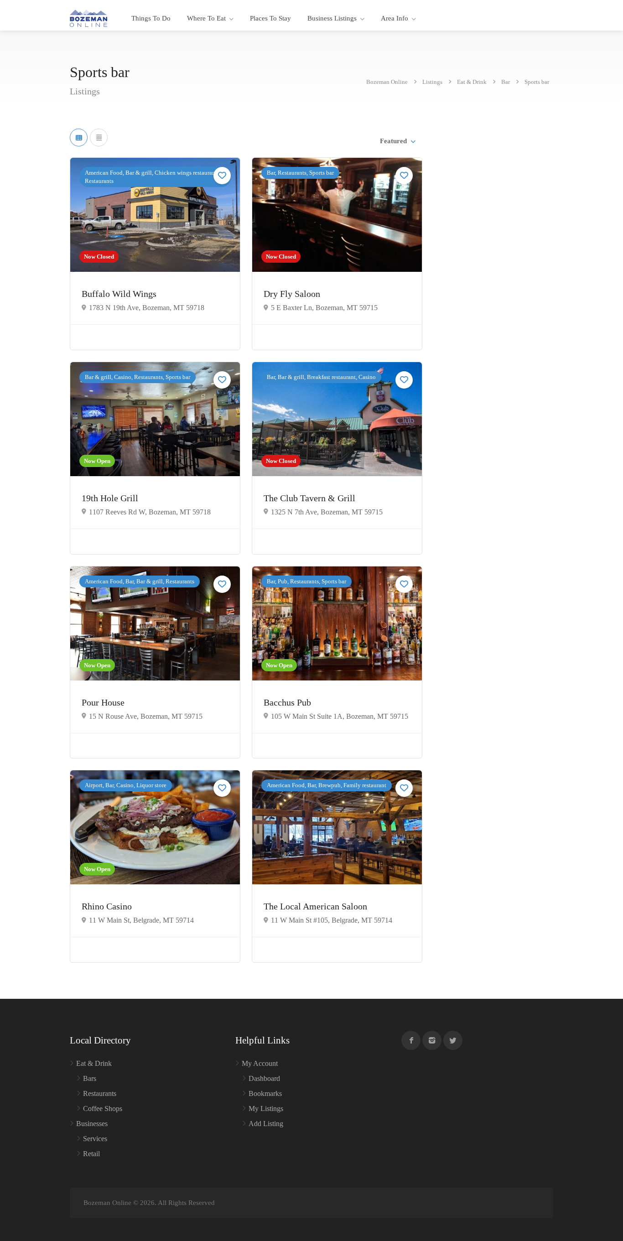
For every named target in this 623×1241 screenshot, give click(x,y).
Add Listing (266, 1123)
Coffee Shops (102, 1108)
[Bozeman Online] (88, 17)
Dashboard (264, 1078)
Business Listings (332, 18)
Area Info (394, 18)
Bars (89, 1078)
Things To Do (151, 18)
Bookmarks (265, 1093)
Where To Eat (206, 18)
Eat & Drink (94, 1063)
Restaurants (99, 1093)
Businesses (92, 1123)
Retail (91, 1154)
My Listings (266, 1108)
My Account (260, 1063)
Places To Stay (270, 18)
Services (95, 1138)
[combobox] (397, 141)
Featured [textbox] (393, 141)
